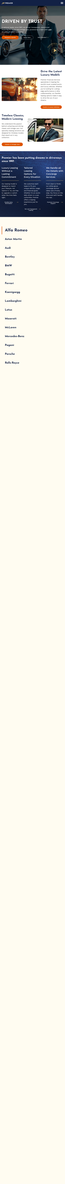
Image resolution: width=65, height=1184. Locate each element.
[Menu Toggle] (62, 3)
